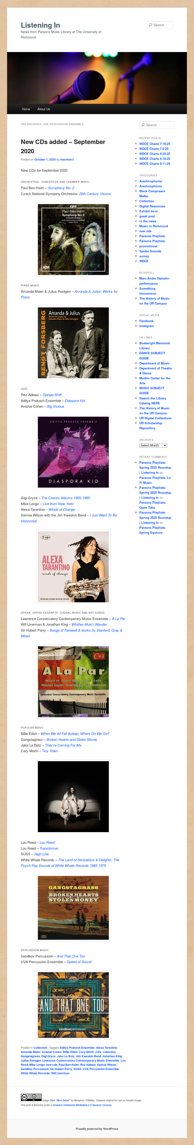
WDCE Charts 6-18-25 (154, 158)
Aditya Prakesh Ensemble (77, 1047)
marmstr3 (67, 159)
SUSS (77, 1069)
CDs (98, 1052)
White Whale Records (35, 1073)
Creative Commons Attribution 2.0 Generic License (82, 1105)
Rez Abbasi (88, 1064)
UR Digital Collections (155, 418)
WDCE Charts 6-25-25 (154, 153)
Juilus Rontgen (31, 1060)
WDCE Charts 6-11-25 (154, 163)
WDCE (144, 261)
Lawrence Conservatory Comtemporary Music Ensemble (80, 1060)
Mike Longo (37, 1064)
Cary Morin (86, 1052)
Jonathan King (112, 1056)
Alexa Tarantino (106, 1047)
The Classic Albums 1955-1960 (65, 497)
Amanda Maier (30, 1052)
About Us (43, 109)
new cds (51, 1064)
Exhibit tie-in (148, 211)
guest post (147, 216)
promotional (148, 246)
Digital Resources (152, 206)
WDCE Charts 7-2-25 (153, 148)
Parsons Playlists (152, 236)
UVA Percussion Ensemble (101, 1069)
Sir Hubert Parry (61, 1069)
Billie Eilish (70, 1052)
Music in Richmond (153, 226)
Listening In (40, 25)
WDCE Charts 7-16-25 (154, 143)
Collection (40, 1047)
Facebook (146, 321)
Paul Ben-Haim (69, 1064)
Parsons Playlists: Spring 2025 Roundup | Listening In (155, 467)
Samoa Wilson (106, 1064)
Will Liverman (60, 1073)
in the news (147, 221)
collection (109, 1052)
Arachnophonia (150, 181)
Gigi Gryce (48, 1056)
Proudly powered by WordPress (97, 1129)
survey (144, 256)
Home (26, 109)
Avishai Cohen (52, 1052)
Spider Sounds (150, 251)
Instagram (146, 325)
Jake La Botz (66, 1056)
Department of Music (154, 363)
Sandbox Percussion (35, 1069)
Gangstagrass (30, 1056)
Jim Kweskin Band (88, 1056)
